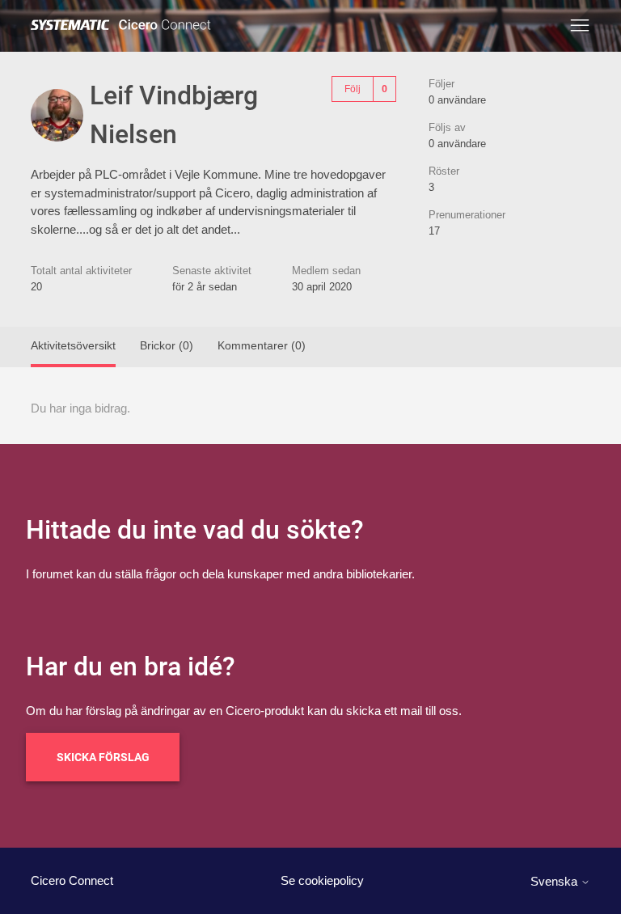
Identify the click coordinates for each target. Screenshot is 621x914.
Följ (352, 89)
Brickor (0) (166, 345)
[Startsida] (124, 25)
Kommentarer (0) (262, 345)
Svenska (555, 881)
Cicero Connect (72, 880)
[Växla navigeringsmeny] (579, 25)
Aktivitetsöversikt (73, 345)
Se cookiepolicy (322, 880)
